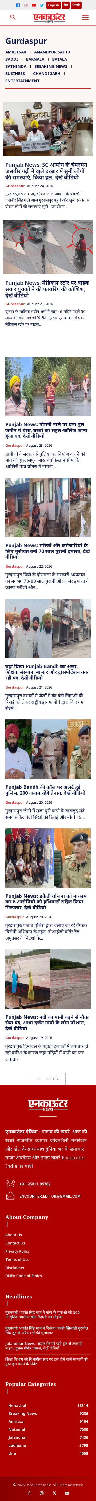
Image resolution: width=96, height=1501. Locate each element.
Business (15, 73)
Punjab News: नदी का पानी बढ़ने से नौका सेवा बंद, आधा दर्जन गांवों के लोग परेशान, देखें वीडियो (47, 1023)
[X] (54, 1494)
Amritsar (15, 51)
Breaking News (50, 66)
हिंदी (66, 5)
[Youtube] (67, 1494)
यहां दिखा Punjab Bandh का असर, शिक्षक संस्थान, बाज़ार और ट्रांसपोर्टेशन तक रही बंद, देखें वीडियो (46, 672)
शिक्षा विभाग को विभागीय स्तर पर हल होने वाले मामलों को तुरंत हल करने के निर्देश (46, 1361)
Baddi (11, 59)
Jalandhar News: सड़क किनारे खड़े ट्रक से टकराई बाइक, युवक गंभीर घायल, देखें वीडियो (43, 1346)
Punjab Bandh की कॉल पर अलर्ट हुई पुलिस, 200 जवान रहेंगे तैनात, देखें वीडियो (45, 790)
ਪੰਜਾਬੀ (76, 5)
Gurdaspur (15, 186)
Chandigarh (46, 73)
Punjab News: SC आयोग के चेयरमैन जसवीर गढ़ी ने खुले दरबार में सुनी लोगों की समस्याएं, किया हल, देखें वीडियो (46, 171)
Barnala (35, 59)
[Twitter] (41, 5)
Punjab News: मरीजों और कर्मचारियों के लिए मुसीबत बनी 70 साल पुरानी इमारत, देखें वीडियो (47, 551)
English (53, 5)
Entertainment (22, 80)
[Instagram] (25, 5)
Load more (46, 1078)
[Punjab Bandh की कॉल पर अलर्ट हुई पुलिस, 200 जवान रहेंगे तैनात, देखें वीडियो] (48, 749)
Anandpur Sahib (52, 51)
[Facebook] (17, 5)
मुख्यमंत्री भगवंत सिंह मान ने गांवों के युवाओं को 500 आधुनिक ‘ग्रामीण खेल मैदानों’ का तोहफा (42, 1314)
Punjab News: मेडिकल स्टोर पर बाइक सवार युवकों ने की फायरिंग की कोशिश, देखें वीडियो (47, 289)
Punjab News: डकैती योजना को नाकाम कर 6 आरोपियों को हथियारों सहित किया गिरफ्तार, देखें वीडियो (46, 902)
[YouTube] (33, 5)
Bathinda (15, 66)
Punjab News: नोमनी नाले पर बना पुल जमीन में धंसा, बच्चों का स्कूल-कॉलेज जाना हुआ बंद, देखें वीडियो (46, 430)
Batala (59, 59)
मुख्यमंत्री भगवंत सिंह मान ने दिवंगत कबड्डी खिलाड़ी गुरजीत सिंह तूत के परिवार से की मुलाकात (46, 1330)
